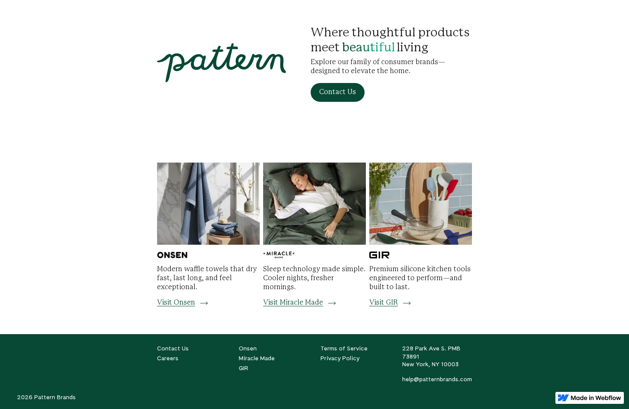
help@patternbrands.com (437, 379)
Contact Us (173, 348)
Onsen (248, 348)
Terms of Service (344, 348)
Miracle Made (257, 358)
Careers (167, 358)
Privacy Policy (339, 358)
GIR (243, 368)
